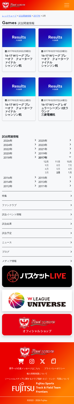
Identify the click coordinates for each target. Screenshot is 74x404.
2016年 (7, 177)
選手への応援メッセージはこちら (24, 368)
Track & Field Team (48, 387)
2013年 (42, 182)
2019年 (42, 153)
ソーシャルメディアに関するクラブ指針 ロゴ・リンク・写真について (37, 379)
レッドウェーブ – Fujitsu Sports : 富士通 (13, 5)
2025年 (42, 140)
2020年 (7, 153)
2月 (58, 172)
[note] (53, 362)
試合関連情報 (10, 136)
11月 (57, 161)
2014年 (7, 182)
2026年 (7, 140)
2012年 (7, 186)
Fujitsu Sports (45, 383)
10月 (69, 161)
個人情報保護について (37, 373)
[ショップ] (21, 362)
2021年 (42, 149)
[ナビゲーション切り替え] (67, 5)
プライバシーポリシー (54, 368)
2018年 (7, 157)
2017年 (42, 157)
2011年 (42, 186)
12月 (46, 161)
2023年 (42, 145)
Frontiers (42, 391)
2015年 (42, 177)
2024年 (7, 145)
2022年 (7, 149)
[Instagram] (32, 362)
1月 (70, 172)
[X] (42, 362)
